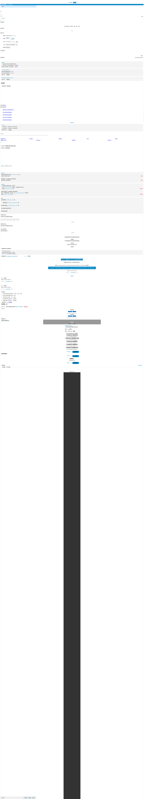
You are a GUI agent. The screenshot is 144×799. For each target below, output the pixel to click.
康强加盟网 (7, 4)
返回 (3, 6)
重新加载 (74, 2)
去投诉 (16, 66)
